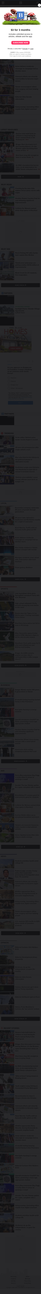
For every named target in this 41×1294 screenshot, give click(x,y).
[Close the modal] (39, 5)
